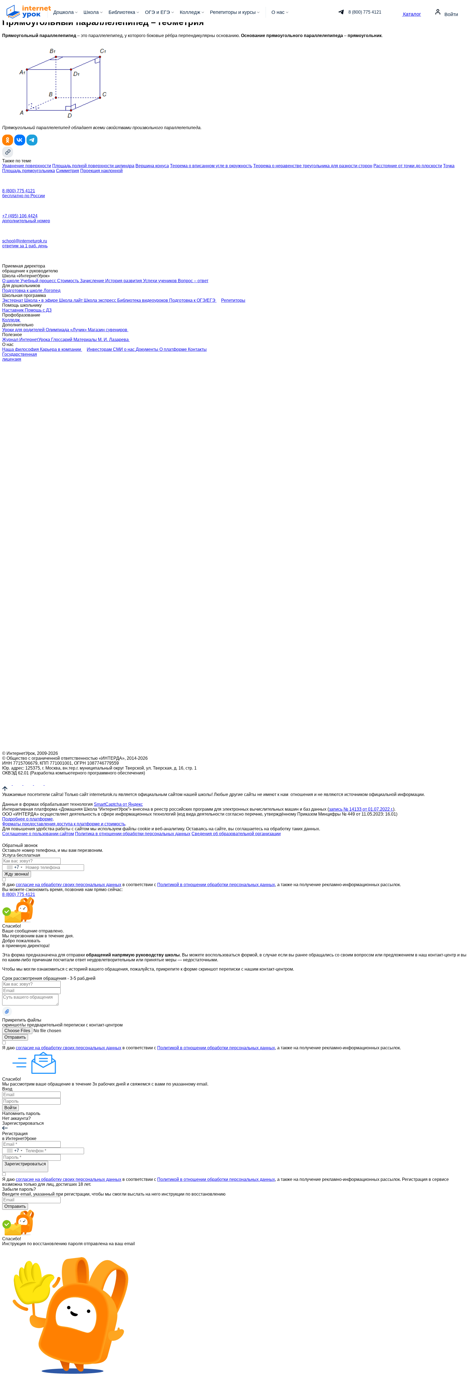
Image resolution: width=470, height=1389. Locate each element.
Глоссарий (62, 339)
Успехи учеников (160, 280)
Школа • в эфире (41, 300)
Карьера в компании (61, 349)
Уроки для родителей (24, 329)
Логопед (52, 290)
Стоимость (68, 280)
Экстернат (13, 300)
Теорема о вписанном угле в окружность (211, 165)
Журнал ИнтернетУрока (26, 339)
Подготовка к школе (23, 290)
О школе (11, 280)
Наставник (13, 310)
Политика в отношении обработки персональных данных (132, 833)
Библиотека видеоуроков (143, 300)
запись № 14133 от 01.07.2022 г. (361, 809)
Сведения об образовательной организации (236, 833)
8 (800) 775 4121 (18, 894)
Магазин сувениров (108, 329)
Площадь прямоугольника (28, 170)
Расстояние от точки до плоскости (407, 165)
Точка (448, 165)
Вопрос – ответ (193, 280)
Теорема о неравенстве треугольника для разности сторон (312, 165)
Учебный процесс (38, 280)
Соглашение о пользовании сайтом (38, 833)
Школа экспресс (100, 300)
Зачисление (92, 280)
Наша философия (21, 349)
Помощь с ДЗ (38, 310)
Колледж (11, 320)
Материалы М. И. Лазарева (101, 339)
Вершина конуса (152, 165)
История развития (124, 280)
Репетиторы (233, 300)
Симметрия (67, 170)
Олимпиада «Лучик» (67, 329)
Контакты (197, 349)
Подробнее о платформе (27, 819)
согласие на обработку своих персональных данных (68, 884)
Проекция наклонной (101, 170)
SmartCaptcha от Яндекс (118, 804)
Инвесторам (100, 349)
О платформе (173, 349)
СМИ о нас (124, 349)
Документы (147, 349)
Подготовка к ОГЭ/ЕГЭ (193, 300)
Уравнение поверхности (26, 165)
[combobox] (12, 867)
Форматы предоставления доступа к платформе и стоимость (63, 824)
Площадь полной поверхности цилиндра (93, 165)
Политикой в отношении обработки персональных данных (216, 884)
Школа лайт (71, 300)
